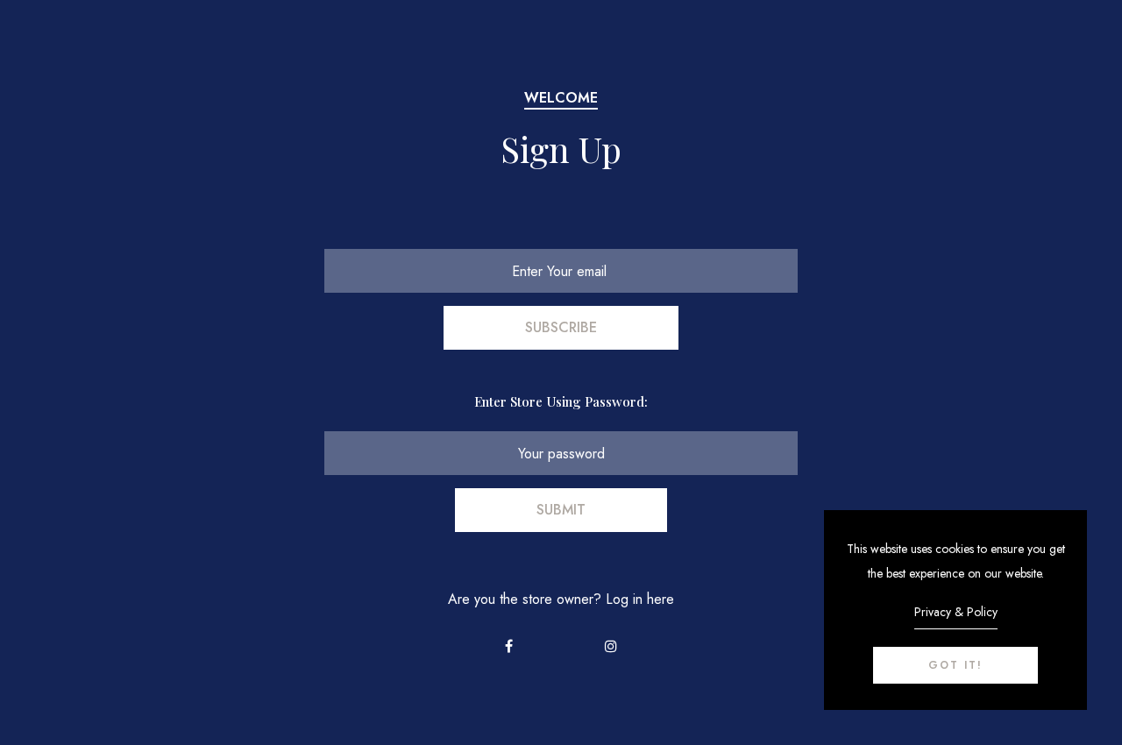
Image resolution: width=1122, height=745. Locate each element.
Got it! (955, 665)
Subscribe (561, 327)
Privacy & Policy (956, 612)
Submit (561, 510)
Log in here (640, 599)
